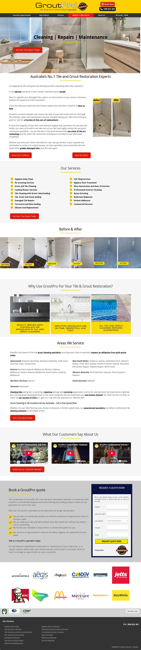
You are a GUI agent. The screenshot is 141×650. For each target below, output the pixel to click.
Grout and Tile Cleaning (25, 186)
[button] (62, 267)
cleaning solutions (18, 411)
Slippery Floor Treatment (85, 183)
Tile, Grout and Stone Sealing (28, 197)
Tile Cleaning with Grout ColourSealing (32, 193)
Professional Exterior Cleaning (88, 190)
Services (61, 15)
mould (62, 92)
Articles (135, 647)
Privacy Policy (99, 550)
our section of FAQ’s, (28, 398)
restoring (68, 392)
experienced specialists (94, 408)
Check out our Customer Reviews (27, 469)
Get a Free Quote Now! (22, 418)
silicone (18, 92)
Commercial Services (83, 204)
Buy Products (44, 15)
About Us (101, 15)
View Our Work (81, 155)
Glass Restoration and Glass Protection (92, 186)
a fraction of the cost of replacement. (41, 120)
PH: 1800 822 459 (131, 624)
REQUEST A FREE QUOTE (81, 15)
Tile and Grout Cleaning (12, 629)
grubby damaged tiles (30, 148)
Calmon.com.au (125, 647)
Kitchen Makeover (82, 200)
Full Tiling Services (82, 179)
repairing (48, 392)
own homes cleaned (94, 395)
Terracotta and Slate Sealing (28, 204)
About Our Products (20, 155)
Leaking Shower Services (26, 190)
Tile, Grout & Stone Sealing (14, 635)
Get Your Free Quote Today (24, 216)
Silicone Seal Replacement (27, 208)
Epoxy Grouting (81, 193)
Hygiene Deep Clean (24, 179)
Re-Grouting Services (24, 183)
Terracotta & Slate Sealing (13, 640)
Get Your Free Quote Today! (28, 50)
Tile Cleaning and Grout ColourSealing (18, 632)
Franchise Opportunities (22, 15)
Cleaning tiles (16, 392)
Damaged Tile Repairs (24, 200)
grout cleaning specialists (49, 352)
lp (12, 108)
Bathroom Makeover (83, 197)
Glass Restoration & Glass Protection (55, 629)
